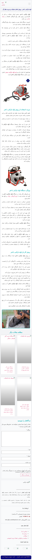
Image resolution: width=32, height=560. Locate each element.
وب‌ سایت (28, 462)
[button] (29, 4)
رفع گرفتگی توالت (12, 196)
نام (29, 449)
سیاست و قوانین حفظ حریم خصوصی (17, 538)
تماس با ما (24, 531)
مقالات (25, 536)
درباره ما (24, 533)
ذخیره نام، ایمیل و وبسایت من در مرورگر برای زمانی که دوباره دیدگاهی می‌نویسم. (17, 471)
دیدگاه (28, 430)
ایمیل (29, 456)
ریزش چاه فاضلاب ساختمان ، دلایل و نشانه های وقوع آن (25, 368)
